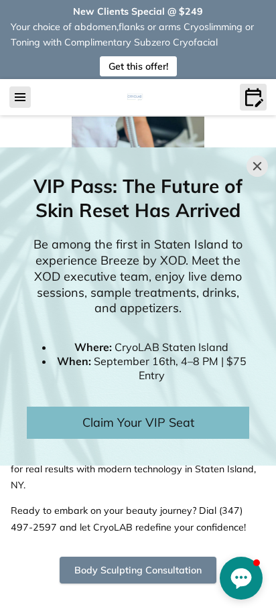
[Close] (257, 166)
